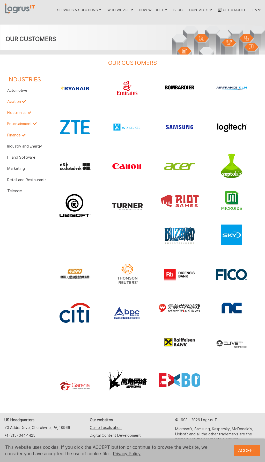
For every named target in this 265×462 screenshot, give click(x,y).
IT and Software (21, 157)
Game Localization (106, 428)
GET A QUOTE (234, 10)
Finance (14, 135)
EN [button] (255, 10)
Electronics (16, 113)
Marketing (16, 168)
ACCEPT (246, 450)
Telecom (14, 191)
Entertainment (19, 124)
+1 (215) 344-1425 (19, 435)
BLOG (178, 10)
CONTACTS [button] (199, 10)
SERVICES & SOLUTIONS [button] (78, 10)
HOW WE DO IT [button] (152, 10)
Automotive (17, 90)
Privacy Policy (127, 453)
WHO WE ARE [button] (119, 10)
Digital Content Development (115, 435)
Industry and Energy (24, 146)
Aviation (14, 101)
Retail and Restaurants (27, 180)
